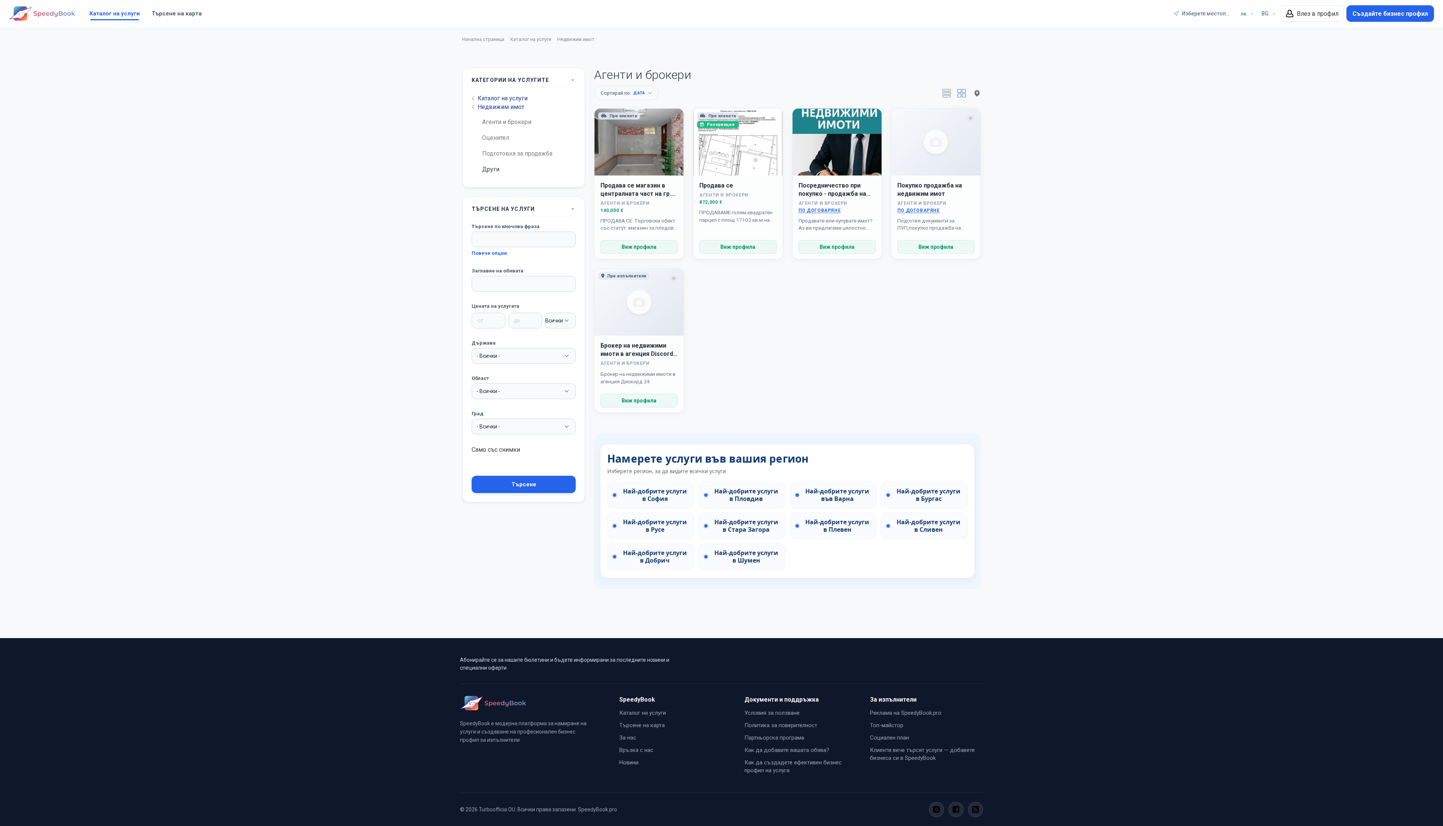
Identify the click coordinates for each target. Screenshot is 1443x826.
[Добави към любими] (674, 118)
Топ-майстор (886, 725)
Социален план (889, 737)
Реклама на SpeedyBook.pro (905, 713)
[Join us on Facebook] (956, 809)
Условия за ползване (772, 713)
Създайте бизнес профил (1390, 13)
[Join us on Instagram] (936, 809)
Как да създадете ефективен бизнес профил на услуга (793, 766)
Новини (628, 762)
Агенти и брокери (506, 122)
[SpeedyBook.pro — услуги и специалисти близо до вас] (42, 13)
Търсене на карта (177, 13)
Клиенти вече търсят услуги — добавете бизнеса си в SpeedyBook (922, 754)
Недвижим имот (575, 39)
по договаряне (820, 210)
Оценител (495, 137)
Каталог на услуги (114, 13)
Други (490, 169)
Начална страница (483, 39)
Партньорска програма (774, 737)
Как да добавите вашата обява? (786, 750)
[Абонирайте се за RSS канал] (975, 809)
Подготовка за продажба (517, 153)
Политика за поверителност (780, 725)
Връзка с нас (636, 750)
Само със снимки (496, 449)
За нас (627, 737)
